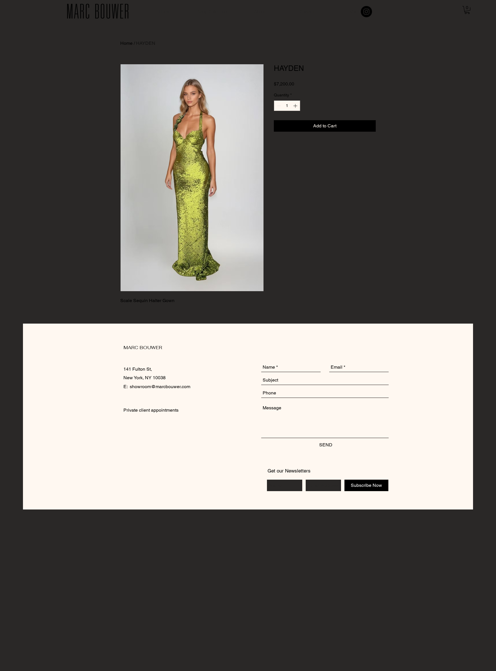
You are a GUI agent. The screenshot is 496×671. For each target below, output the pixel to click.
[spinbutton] (287, 106)
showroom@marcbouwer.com (160, 386)
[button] (467, 10)
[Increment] (295, 106)
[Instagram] (366, 11)
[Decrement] (278, 106)
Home (126, 43)
